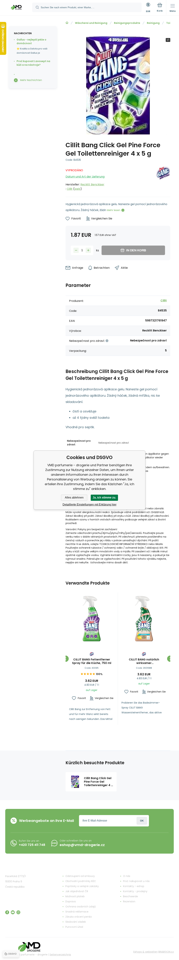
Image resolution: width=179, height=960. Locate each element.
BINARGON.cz (166, 952)
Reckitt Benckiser (92, 184)
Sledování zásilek (75, 922)
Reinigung (153, 23)
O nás (126, 876)
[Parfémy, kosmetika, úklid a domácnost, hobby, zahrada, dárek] (67, 22)
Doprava (70, 901)
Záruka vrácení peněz (78, 916)
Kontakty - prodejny (135, 891)
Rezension (129, 901)
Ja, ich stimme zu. (104, 497)
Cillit (70, 189)
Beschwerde (130, 896)
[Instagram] (18, 912)
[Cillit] (163, 178)
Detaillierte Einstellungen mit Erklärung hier (89, 504)
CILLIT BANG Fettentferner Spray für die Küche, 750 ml (91, 661)
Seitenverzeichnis (60, 954)
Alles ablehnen (74, 497)
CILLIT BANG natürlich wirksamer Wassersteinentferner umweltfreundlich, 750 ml (144, 661)
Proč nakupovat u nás (136, 881)
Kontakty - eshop (133, 886)
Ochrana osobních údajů (80, 906)
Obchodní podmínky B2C (80, 881)
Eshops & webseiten (145, 952)
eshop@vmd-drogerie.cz (82, 844)
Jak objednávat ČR (76, 891)
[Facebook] (7, 912)
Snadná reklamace (76, 911)
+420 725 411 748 (32, 845)
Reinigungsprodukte (127, 23)
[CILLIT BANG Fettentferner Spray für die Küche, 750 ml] (91, 618)
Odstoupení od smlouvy (80, 876)
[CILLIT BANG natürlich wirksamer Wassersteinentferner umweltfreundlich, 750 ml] (144, 618)
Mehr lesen (113, 210)
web (77, 189)
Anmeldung (142, 821)
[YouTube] (13, 912)
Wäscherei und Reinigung (91, 23)
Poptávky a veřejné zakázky (82, 886)
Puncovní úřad (74, 927)
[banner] (16, 8)
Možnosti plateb (75, 896)
